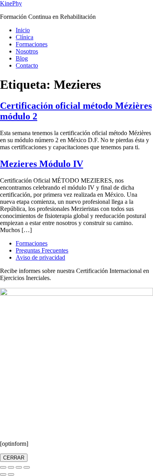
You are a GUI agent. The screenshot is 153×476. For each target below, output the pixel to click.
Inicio (23, 30)
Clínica (24, 37)
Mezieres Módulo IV (41, 164)
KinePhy (11, 3)
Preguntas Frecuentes (42, 250)
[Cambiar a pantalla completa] (11, 467)
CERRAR (13, 458)
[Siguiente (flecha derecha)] (11, 474)
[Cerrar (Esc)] (27, 467)
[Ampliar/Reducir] (3, 467)
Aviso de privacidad (40, 257)
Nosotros (27, 51)
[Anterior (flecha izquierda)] (3, 474)
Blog (22, 58)
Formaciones (31, 44)
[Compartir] (19, 467)
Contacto (27, 65)
